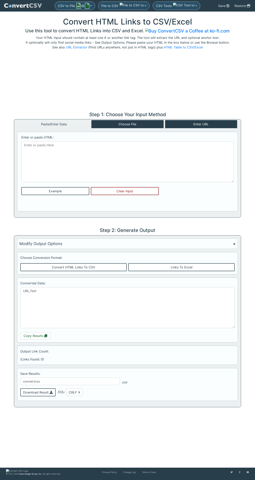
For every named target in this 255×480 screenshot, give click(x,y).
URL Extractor (76, 47)
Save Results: (30, 374)
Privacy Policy (109, 472)
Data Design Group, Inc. (30, 474)
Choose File (127, 124)
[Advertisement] (127, 81)
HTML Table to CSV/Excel (183, 47)
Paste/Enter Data (54, 124)
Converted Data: (32, 283)
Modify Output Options (40, 243)
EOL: (62, 392)
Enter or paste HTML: (37, 137)
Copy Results (37, 336)
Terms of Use (149, 472)
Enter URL (201, 124)
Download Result (36, 392)
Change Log (129, 472)
